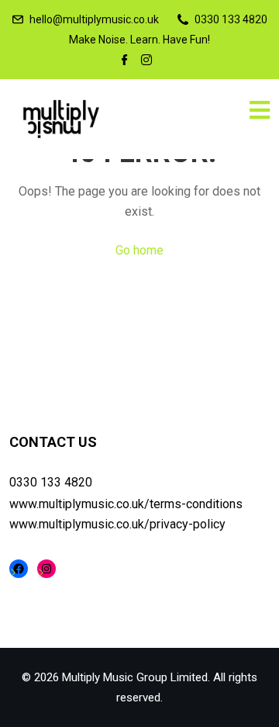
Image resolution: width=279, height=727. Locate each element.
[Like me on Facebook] (124, 61)
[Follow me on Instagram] (146, 61)
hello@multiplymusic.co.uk (94, 19)
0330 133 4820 (50, 482)
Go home (139, 250)
